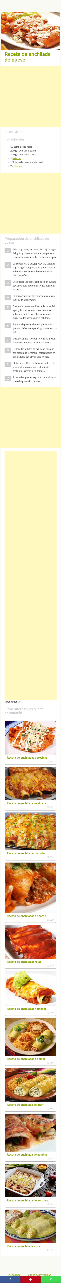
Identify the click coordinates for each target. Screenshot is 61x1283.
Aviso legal (14, 1275)
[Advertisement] (30, 96)
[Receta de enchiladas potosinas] (30, 753)
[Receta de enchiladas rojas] (30, 958)
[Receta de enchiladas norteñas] (30, 1005)
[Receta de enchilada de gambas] (30, 1150)
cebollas (17, 166)
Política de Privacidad (39, 1275)
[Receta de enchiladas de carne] (30, 912)
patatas (16, 158)
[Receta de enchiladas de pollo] (30, 849)
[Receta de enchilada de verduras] (30, 1196)
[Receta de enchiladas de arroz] (30, 1055)
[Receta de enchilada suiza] (30, 1242)
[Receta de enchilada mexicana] (30, 799)
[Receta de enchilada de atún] (30, 1101)
